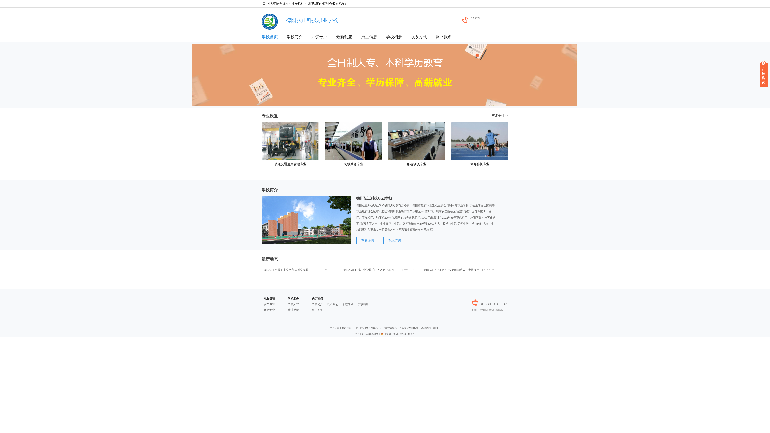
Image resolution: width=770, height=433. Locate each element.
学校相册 (394, 37)
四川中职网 (270, 3)
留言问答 (317, 309)
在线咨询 (394, 240)
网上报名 (444, 37)
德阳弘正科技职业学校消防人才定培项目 (368, 269)
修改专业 (269, 309)
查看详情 (367, 240)
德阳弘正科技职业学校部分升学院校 (286, 269)
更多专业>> (500, 115)
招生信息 (369, 37)
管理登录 (293, 309)
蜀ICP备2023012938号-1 (367, 334)
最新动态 (344, 37)
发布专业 (269, 304)
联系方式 (419, 37)
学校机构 (297, 3)
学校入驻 (293, 304)
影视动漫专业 (416, 164)
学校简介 (295, 37)
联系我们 (332, 304)
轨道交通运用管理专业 (290, 164)
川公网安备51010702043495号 (399, 334)
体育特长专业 (479, 164)
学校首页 (270, 37)
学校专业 (348, 304)
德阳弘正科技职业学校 (322, 3)
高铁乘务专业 (353, 164)
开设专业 (319, 37)
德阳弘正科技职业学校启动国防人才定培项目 (451, 269)
